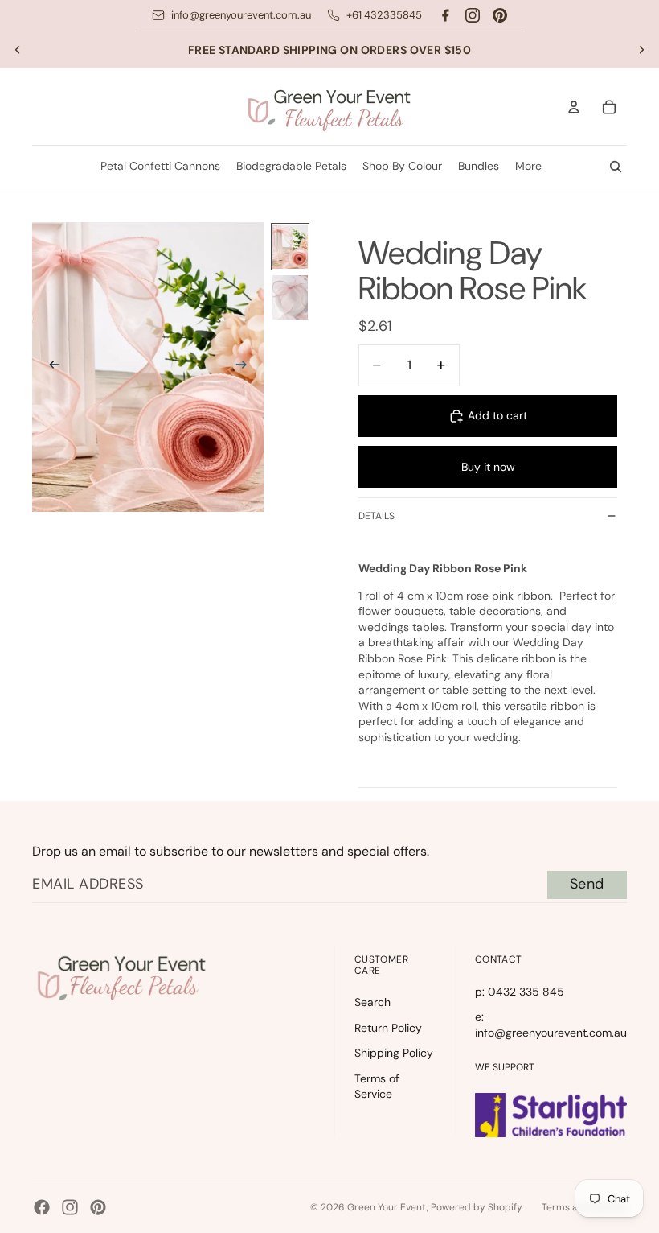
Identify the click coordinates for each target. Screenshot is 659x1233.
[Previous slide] (17, 50)
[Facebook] (445, 15)
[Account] (573, 107)
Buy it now (488, 467)
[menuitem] (528, 166)
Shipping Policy (393, 1052)
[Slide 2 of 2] (290, 297)
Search (372, 1002)
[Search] (615, 166)
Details (376, 515)
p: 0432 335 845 (519, 991)
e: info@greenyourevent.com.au (551, 1024)
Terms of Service (376, 1086)
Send (587, 883)
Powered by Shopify (476, 1207)
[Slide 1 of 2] (290, 247)
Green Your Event (387, 1207)
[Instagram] (472, 15)
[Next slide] (641, 50)
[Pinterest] (500, 15)
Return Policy (388, 1028)
